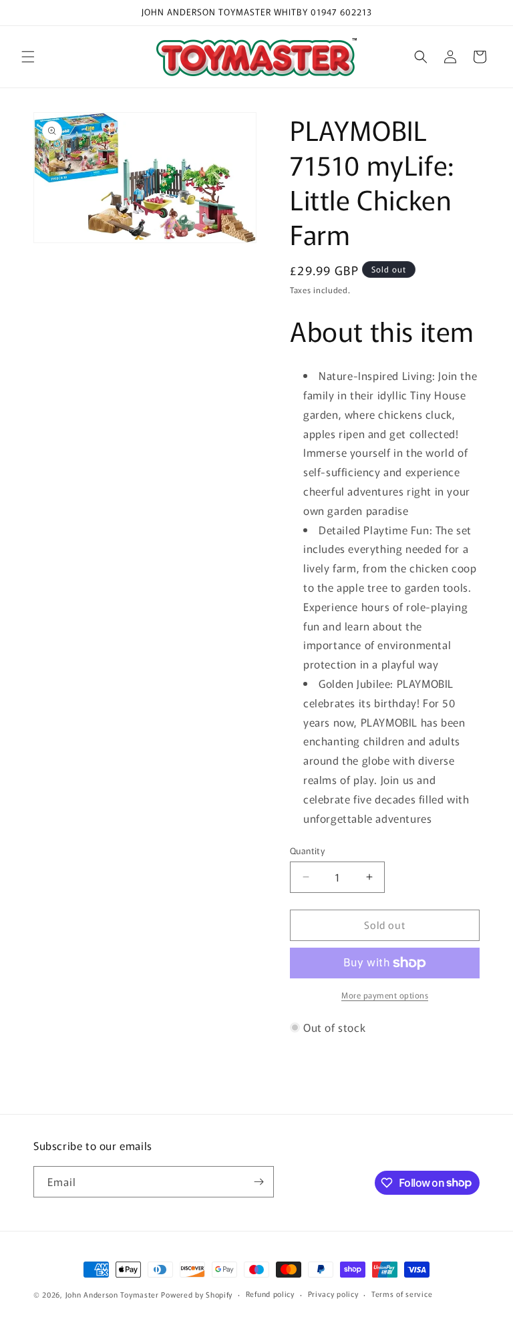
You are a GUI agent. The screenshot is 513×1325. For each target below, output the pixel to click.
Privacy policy (333, 1293)
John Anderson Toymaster (112, 1294)
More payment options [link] (384, 994)
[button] (28, 56)
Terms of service (401, 1293)
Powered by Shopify (196, 1294)
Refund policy (270, 1293)
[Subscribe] (258, 1181)
